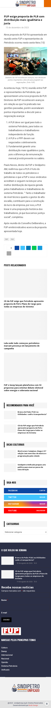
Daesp (4, 651)
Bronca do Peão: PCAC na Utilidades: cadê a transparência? (32, 413)
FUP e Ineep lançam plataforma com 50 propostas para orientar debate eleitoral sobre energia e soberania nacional (23, 387)
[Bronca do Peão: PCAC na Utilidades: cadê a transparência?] (10, 415)
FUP (6, 239)
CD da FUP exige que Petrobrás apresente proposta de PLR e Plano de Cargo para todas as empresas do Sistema (24, 304)
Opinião (4, 662)
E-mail (4, 613)
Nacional (5, 659)
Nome (4, 600)
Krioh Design (33, 705)
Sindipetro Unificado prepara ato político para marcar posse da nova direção (32, 467)
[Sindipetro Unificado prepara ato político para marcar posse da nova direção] (10, 468)
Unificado (5, 670)
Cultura (4, 648)
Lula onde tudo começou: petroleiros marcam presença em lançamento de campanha (21, 346)
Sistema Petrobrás (9, 666)
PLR (12, 239)
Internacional (7, 655)
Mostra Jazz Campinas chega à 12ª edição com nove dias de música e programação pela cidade (32, 453)
